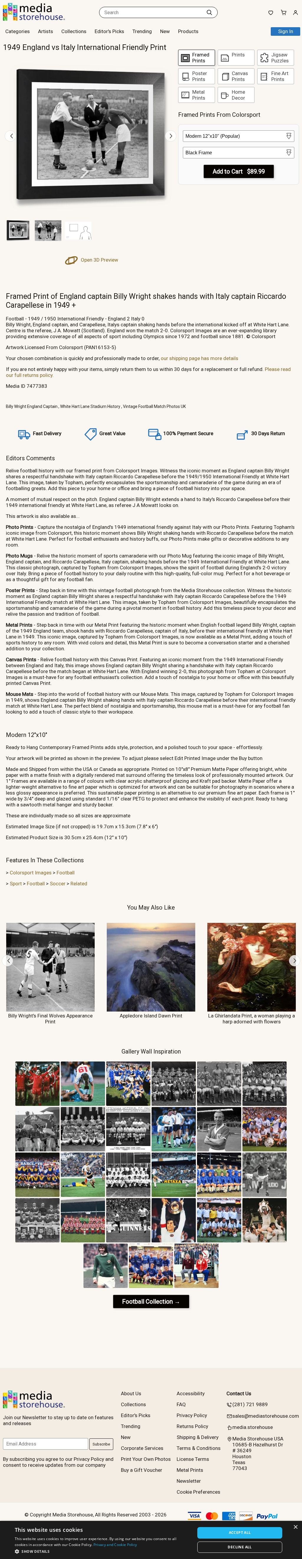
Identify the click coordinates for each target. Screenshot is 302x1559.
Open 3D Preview (99, 260)
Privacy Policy (192, 1415)
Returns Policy (192, 1426)
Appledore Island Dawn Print (151, 1016)
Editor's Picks (109, 31)
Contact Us (238, 1393)
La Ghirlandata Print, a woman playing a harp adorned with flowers (251, 1019)
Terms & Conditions (199, 1448)
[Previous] (10, 136)
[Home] (40, 19)
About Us (131, 1393)
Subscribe (101, 1444)
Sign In (285, 31)
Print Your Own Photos (146, 1459)
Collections (73, 31)
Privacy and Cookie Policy (115, 1544)
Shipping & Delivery (198, 1437)
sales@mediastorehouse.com (265, 1416)
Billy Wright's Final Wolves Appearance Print (50, 1019)
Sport (16, 884)
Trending (142, 31)
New (165, 31)
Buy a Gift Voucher (141, 1470)
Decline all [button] (240, 1547)
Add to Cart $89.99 (239, 171)
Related (78, 884)
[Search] (209, 12)
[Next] (170, 136)
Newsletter (189, 1481)
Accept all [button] (240, 1532)
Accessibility (191, 1393)
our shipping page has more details (199, 358)
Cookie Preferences (198, 1492)
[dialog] (151, 1540)
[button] (102, 1551)
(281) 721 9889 (250, 1404)
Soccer (57, 884)
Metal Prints (190, 1470)
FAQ (181, 1404)
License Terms (193, 1459)
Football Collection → (151, 1301)
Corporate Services (142, 1448)
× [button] (295, 1527)
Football (66, 873)
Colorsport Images (31, 873)
